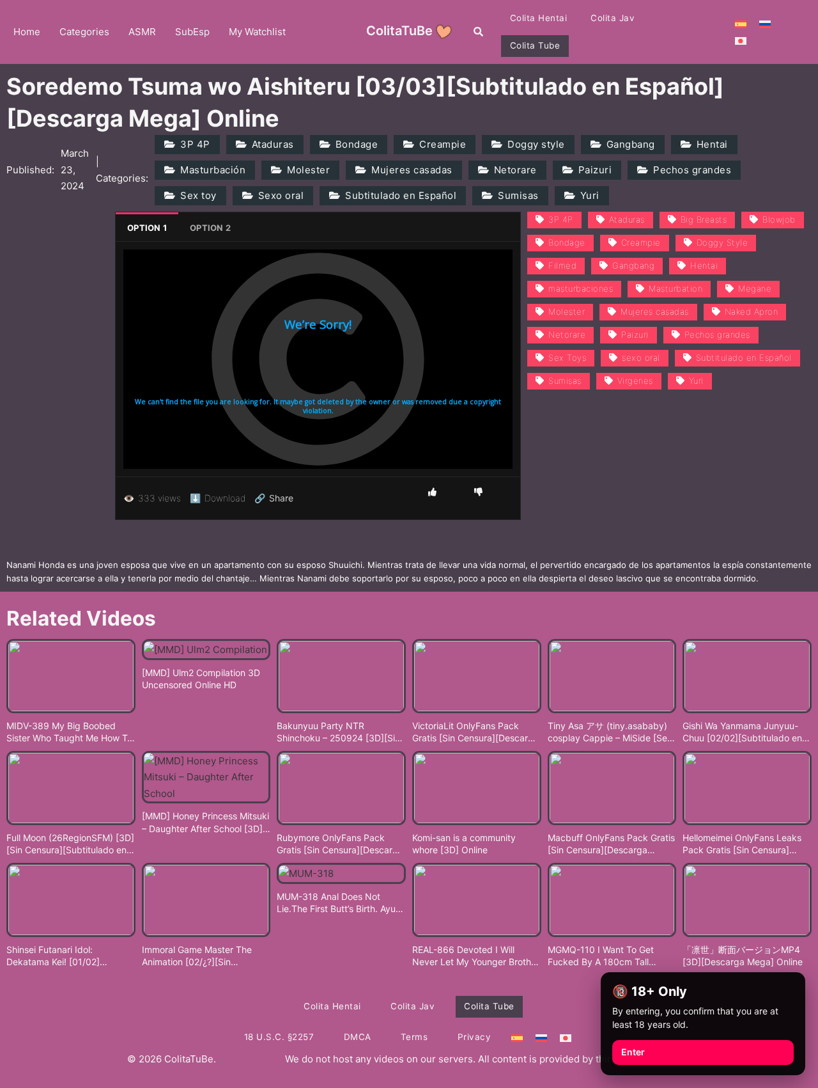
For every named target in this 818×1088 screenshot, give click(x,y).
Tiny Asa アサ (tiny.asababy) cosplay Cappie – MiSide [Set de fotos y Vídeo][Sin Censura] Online (611, 732)
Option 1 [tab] (147, 228)
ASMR (142, 32)
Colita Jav (612, 18)
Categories (84, 32)
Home (26, 32)
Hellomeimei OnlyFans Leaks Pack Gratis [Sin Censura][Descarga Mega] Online (742, 844)
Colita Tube (535, 45)
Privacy (474, 1037)
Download (217, 498)
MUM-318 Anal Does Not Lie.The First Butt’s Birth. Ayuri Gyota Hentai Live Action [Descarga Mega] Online (339, 903)
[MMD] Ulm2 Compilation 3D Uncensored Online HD (201, 679)
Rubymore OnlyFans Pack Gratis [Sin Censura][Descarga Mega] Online (340, 844)
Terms (414, 1037)
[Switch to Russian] (765, 23)
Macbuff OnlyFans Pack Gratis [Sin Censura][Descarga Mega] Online (611, 844)
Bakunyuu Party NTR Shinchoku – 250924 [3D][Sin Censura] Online (338, 732)
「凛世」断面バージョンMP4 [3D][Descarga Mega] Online (743, 956)
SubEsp (192, 32)
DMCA (357, 1037)
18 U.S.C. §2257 (279, 1037)
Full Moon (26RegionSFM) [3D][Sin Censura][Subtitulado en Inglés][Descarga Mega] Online (70, 844)
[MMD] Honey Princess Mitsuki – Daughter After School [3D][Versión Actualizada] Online (205, 822)
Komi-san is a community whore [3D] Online (464, 844)
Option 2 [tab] (210, 228)
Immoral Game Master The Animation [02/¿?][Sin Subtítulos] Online (197, 956)
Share (273, 498)
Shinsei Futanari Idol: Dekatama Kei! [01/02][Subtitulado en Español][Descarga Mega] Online (57, 956)
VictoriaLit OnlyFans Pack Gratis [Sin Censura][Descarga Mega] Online (475, 732)
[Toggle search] (478, 32)
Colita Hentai (538, 18)
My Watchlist (257, 32)
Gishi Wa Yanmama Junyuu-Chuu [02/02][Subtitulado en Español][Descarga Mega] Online (742, 732)
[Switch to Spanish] (741, 23)
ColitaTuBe (399, 30)
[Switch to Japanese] (741, 40)
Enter (633, 1051)
